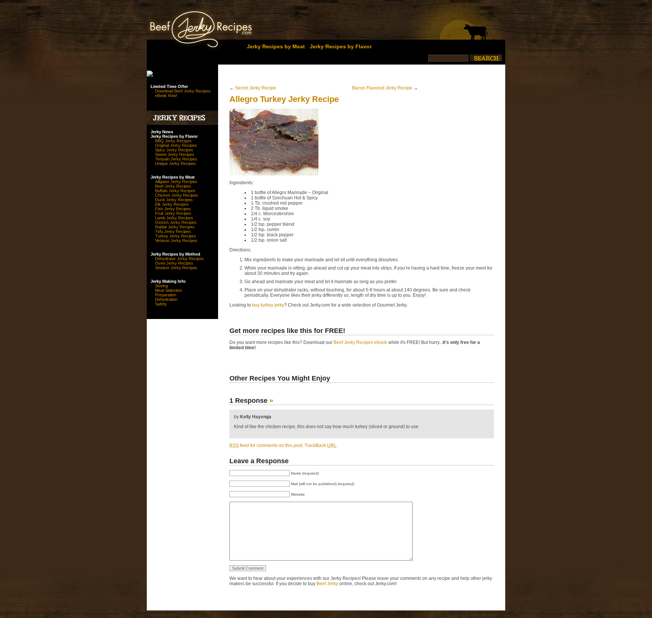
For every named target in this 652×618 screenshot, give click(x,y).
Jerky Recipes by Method (175, 254)
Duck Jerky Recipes (174, 199)
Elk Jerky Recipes (172, 204)
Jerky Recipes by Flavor (341, 46)
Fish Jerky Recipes (173, 209)
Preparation (165, 295)
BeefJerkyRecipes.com (187, 27)
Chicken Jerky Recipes (176, 195)
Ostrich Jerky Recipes (176, 222)
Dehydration (166, 299)
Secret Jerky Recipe (255, 88)
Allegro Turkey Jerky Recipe (284, 99)
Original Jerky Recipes (176, 145)
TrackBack (320, 445)
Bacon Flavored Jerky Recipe (382, 88)
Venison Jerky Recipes (176, 240)
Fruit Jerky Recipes (173, 213)
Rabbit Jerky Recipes (175, 227)
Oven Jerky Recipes (174, 263)
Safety (161, 304)
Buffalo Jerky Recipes (175, 190)
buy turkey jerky (268, 305)
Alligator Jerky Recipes (176, 181)
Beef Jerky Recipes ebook (360, 342)
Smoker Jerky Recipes (176, 267)
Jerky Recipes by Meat (276, 46)
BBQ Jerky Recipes (173, 141)
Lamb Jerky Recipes (174, 218)
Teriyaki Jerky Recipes (176, 159)
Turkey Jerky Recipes (175, 236)
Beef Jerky (327, 583)
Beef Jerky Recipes (173, 186)
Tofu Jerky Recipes (173, 231)
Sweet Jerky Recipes (174, 154)
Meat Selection (168, 290)
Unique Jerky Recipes (175, 163)
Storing (161, 286)
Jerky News (162, 131)
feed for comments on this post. (266, 445)
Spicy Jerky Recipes (174, 150)
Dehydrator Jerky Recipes (179, 258)
